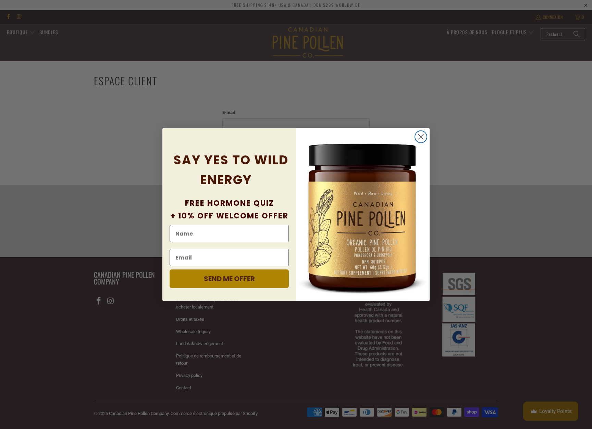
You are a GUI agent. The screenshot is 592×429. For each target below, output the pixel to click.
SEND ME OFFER (229, 278)
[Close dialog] (421, 137)
